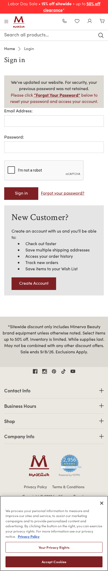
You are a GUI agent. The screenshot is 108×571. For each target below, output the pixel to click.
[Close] (101, 503)
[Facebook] (35, 371)
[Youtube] (73, 371)
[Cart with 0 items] (102, 21)
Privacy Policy (35, 486)
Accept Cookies (54, 561)
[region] (54, 533)
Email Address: (18, 110)
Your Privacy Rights (54, 547)
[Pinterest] (54, 371)
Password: (14, 137)
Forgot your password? (62, 193)
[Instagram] (44, 371)
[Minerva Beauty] (19, 22)
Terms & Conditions (68, 486)
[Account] (89, 21)
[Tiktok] (63, 371)
